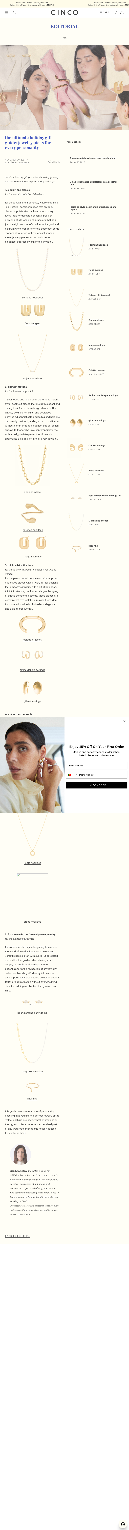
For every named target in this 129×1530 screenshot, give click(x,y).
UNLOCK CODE (97, 785)
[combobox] (72, 774)
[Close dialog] (124, 721)
